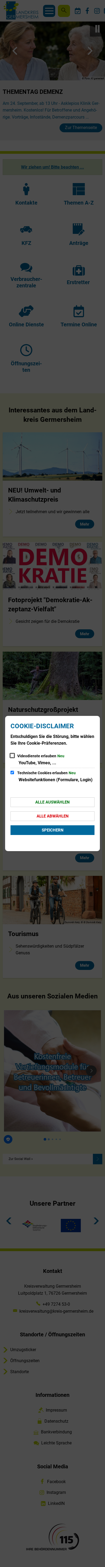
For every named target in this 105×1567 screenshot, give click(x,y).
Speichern (53, 830)
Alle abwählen (53, 816)
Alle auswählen (52, 802)
